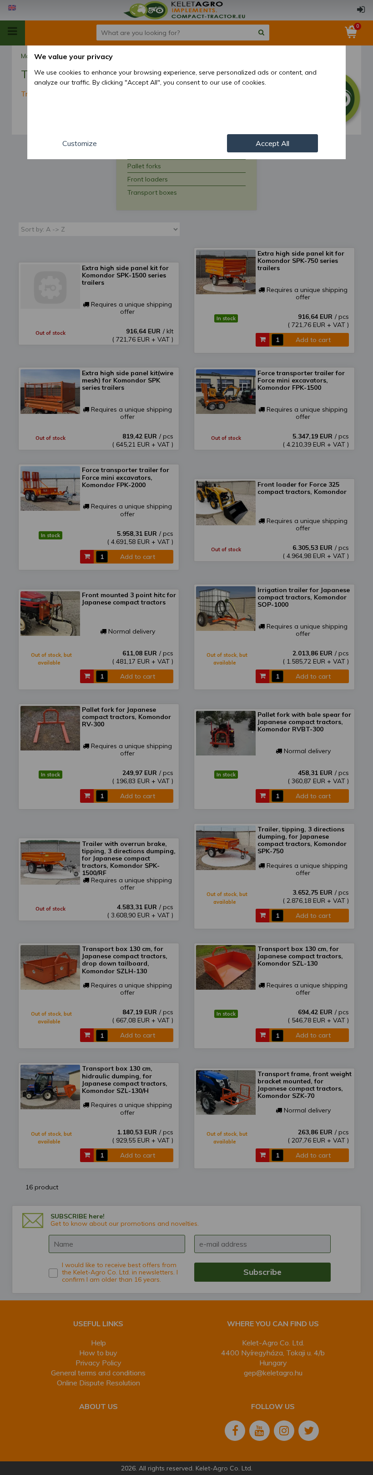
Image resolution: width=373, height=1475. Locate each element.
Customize (79, 143)
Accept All (272, 143)
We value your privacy (73, 56)
